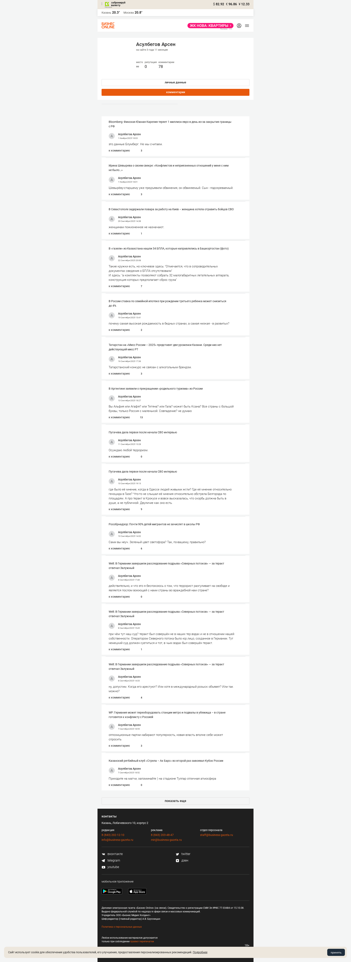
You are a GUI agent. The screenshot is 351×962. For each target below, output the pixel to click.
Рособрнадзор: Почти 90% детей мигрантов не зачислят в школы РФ (154, 524)
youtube (113, 867)
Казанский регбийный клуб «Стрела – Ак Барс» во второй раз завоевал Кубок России (166, 760)
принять (336, 952)
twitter (185, 854)
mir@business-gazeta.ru (166, 839)
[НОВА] (209, 25)
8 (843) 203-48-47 (162, 835)
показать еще (175, 801)
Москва (129, 12)
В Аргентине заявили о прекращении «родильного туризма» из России (156, 388)
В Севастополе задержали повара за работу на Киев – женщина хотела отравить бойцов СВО (171, 209)
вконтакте (115, 854)
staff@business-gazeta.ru (216, 835)
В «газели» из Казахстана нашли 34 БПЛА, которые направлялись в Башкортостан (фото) (169, 248)
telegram (113, 860)
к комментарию (119, 150)
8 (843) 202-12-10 (113, 835)
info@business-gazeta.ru (117, 839)
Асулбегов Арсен (129, 134)
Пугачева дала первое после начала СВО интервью (143, 432)
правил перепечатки (142, 941)
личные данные (175, 82)
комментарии (175, 92)
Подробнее (200, 952)
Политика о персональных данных (122, 926)
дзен (184, 860)
